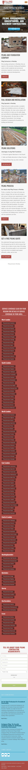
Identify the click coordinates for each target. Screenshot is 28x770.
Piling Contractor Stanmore (8, 415)
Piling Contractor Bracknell (8, 584)
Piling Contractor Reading (8, 579)
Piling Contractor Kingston (8, 369)
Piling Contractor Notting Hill (9, 542)
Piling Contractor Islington (8, 548)
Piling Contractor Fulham (8, 528)
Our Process (4, 766)
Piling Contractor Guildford (8, 594)
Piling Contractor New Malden (9, 385)
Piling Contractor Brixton (8, 405)
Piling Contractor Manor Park (9, 477)
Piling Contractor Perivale (8, 334)
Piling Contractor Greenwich (9, 488)
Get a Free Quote (6, 256)
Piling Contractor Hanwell (8, 350)
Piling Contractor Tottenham (9, 451)
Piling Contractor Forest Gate (9, 472)
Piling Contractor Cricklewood (9, 453)
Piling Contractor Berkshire (8, 581)
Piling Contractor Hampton (8, 366)
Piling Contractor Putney (8, 545)
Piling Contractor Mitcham (8, 391)
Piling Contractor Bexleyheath (9, 380)
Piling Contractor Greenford (8, 323)
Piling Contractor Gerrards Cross (10, 561)
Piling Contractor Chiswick (8, 523)
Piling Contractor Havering (8, 494)
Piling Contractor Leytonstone (9, 466)
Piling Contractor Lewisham (9, 496)
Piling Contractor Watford (8, 604)
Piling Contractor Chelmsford (9, 625)
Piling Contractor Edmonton (8, 445)
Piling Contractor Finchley (8, 434)
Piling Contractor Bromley (8, 383)
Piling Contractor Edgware (8, 417)
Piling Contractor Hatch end (9, 423)
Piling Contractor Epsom (8, 591)
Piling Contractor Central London (10, 534)
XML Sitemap (18, 766)
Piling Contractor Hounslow (8, 377)
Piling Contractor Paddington (9, 520)
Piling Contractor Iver (7, 566)
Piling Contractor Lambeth (8, 499)
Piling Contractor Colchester (9, 633)
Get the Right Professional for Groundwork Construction (13, 702)
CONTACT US (4, 76)
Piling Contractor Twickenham (9, 374)
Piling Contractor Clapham (8, 483)
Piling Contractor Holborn (8, 551)
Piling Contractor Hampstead (9, 442)
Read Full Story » (4, 718)
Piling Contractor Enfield (8, 437)
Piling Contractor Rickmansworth (10, 607)
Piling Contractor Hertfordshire (9, 610)
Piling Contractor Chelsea (8, 526)
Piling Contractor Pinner (8, 426)
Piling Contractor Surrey (8, 597)
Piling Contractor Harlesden (8, 459)
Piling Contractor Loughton (8, 485)
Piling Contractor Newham (8, 491)
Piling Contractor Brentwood (9, 631)
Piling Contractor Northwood (9, 431)
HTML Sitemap (4, 768)
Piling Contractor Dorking (8, 617)
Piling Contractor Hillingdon (8, 337)
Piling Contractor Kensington (9, 537)
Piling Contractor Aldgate (8, 507)
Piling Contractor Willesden (8, 456)
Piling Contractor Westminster (9, 540)
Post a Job (14, 29)
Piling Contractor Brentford (8, 348)
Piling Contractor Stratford (8, 480)
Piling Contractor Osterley (8, 328)
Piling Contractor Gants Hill (9, 469)
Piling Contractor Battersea (8, 407)
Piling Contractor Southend (8, 620)
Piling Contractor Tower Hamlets (10, 505)
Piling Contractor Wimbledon (9, 394)
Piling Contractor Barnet (8, 428)
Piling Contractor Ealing (8, 342)
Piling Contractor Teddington (9, 371)
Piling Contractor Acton (8, 353)
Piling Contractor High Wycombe (9, 558)
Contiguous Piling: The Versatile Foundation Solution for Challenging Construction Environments (11, 725)
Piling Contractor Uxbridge (8, 339)
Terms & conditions (11, 766)
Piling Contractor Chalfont (8, 563)
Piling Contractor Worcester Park (10, 388)
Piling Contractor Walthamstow (9, 474)
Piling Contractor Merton (8, 402)
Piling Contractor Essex (8, 628)
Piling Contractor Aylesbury (8, 569)
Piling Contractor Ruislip (8, 326)
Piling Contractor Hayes (8, 345)
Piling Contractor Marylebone (9, 531)
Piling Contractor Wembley (8, 331)
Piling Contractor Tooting (8, 396)
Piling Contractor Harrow (8, 420)
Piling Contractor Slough (8, 576)
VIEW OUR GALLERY (6, 164)
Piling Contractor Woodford (8, 448)
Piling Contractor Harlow (8, 622)
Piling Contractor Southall (8, 359)
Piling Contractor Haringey (8, 439)
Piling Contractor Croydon (8, 399)
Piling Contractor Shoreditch (9, 502)
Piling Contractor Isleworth (8, 356)
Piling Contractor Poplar (8, 510)
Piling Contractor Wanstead (8, 513)
